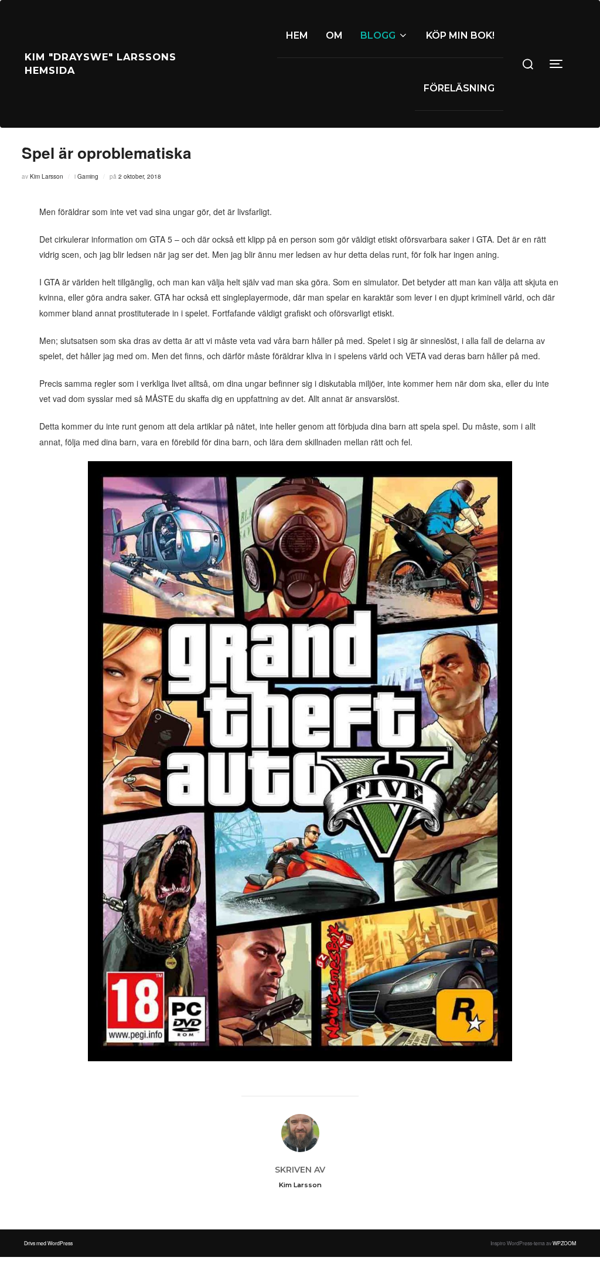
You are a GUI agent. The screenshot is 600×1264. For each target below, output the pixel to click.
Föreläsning (459, 88)
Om (334, 35)
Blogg (378, 35)
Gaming (87, 176)
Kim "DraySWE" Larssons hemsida (100, 63)
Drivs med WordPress (48, 1242)
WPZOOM (564, 1242)
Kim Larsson (46, 176)
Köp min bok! (460, 35)
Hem (297, 35)
